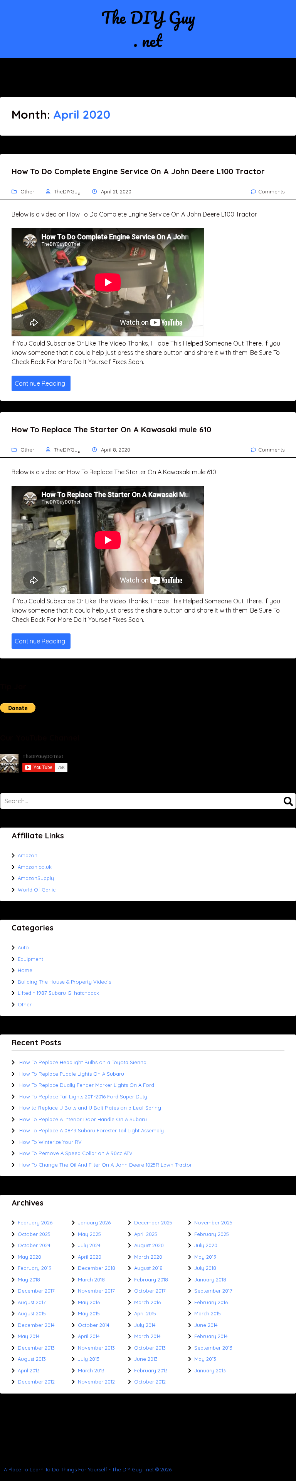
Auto (23, 947)
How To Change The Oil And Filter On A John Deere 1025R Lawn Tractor (105, 1165)
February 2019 (35, 1268)
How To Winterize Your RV (50, 1142)
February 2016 (211, 1302)
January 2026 (94, 1222)
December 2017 (36, 1291)
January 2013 (210, 1370)
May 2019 (205, 1257)
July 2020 (205, 1245)
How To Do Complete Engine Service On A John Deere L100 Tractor (138, 171)
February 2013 (151, 1370)
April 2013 (29, 1370)
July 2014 (145, 1325)
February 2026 (35, 1222)
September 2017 (213, 1291)
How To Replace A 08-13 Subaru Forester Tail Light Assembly (91, 1130)
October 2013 (150, 1348)
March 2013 (91, 1370)
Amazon (27, 855)
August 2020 (149, 1245)
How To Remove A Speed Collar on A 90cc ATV (76, 1153)
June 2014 (206, 1325)
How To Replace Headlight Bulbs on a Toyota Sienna (82, 1062)
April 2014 (89, 1336)
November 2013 (96, 1348)
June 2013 (146, 1359)
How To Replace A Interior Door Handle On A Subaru (83, 1119)
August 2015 (32, 1313)
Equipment (30, 959)
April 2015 (145, 1313)
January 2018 (210, 1279)
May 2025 (89, 1234)
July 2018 (205, 1268)
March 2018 (91, 1279)
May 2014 (29, 1336)
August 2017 (32, 1302)
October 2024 (34, 1245)
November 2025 (213, 1222)
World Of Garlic (37, 890)
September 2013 (213, 1348)
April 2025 (145, 1234)
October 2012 (150, 1382)
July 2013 (88, 1359)
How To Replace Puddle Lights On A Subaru (71, 1074)
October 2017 (150, 1291)
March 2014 (147, 1336)
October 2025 (34, 1234)
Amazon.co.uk (35, 867)
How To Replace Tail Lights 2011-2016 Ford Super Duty (83, 1096)
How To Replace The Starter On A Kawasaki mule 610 (111, 429)
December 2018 (96, 1268)
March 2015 (207, 1313)
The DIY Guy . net (148, 29)
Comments (271, 191)
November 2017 (96, 1291)
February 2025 (211, 1234)
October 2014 (93, 1325)
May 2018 (29, 1279)
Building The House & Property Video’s (64, 982)
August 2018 (148, 1268)
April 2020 (89, 1257)
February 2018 (151, 1279)
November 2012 (96, 1382)
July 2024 (89, 1245)
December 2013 (36, 1348)
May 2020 (29, 1257)
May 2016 (89, 1302)
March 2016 (147, 1302)
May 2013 (205, 1359)
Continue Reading (40, 383)
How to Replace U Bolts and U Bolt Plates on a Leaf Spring (90, 1108)
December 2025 (153, 1222)
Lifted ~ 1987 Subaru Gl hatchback (58, 993)
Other (27, 191)
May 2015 (89, 1313)
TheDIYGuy (67, 191)
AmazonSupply (36, 878)
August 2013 (32, 1359)
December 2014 (36, 1325)
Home (25, 970)
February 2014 (211, 1336)
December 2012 (36, 1382)
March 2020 (148, 1257)
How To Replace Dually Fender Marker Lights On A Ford (86, 1085)
